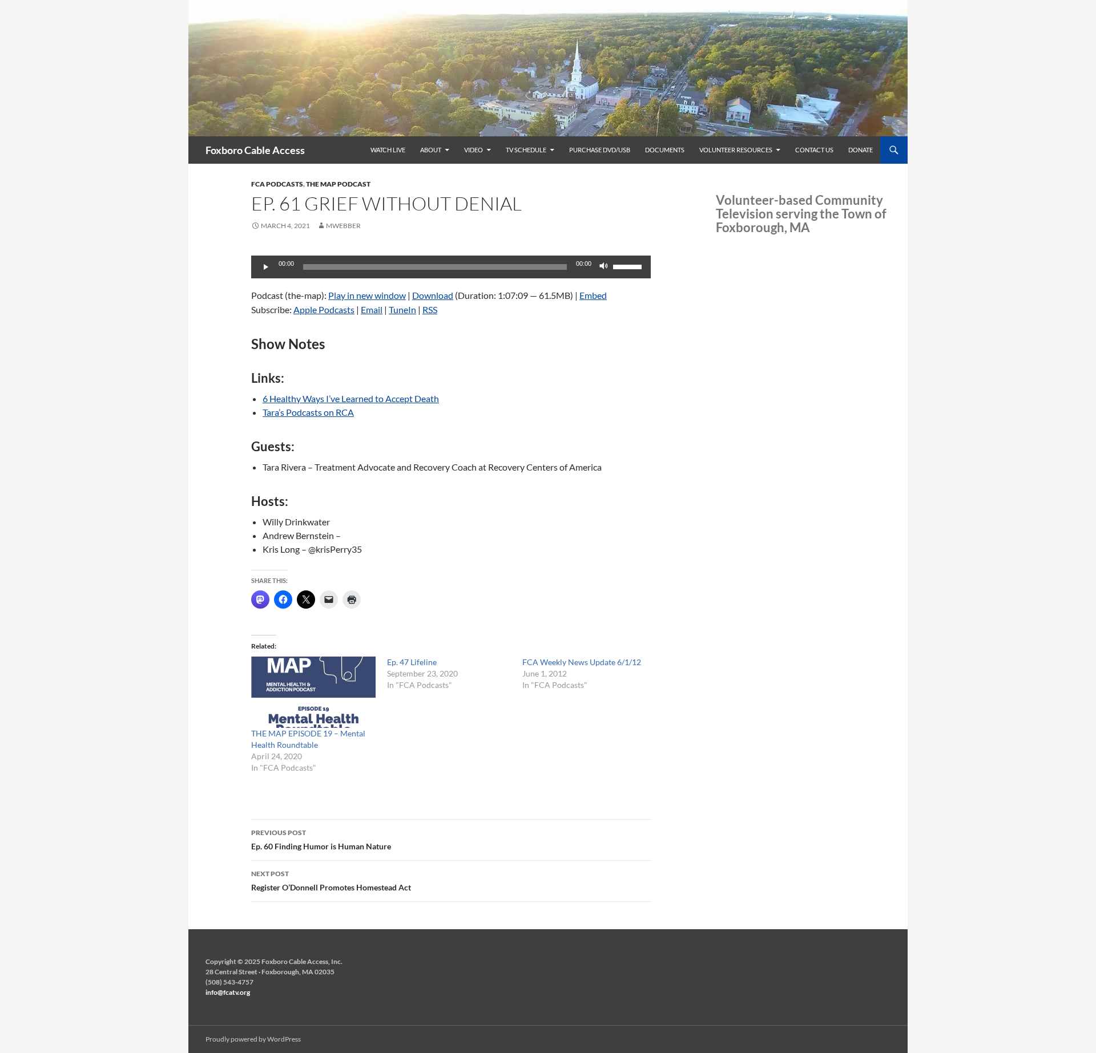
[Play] (266, 267)
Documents (664, 149)
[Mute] (604, 267)
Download (432, 295)
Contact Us (814, 149)
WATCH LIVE (387, 149)
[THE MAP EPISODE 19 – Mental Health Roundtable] (313, 692)
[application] (451, 267)
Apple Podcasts (323, 309)
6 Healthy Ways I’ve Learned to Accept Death (351, 398)
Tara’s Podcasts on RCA (308, 412)
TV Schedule (526, 149)
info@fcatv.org (228, 992)
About (430, 149)
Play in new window (367, 295)
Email (371, 309)
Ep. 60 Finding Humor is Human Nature (321, 839)
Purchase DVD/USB (599, 149)
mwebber (343, 225)
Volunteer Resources (735, 149)
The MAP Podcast (338, 184)
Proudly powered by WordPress (253, 1039)
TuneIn (402, 309)
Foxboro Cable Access (255, 150)
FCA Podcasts (277, 184)
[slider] (629, 266)
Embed (593, 295)
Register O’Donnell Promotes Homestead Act (331, 880)
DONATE (860, 149)
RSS (429, 309)
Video (473, 149)
